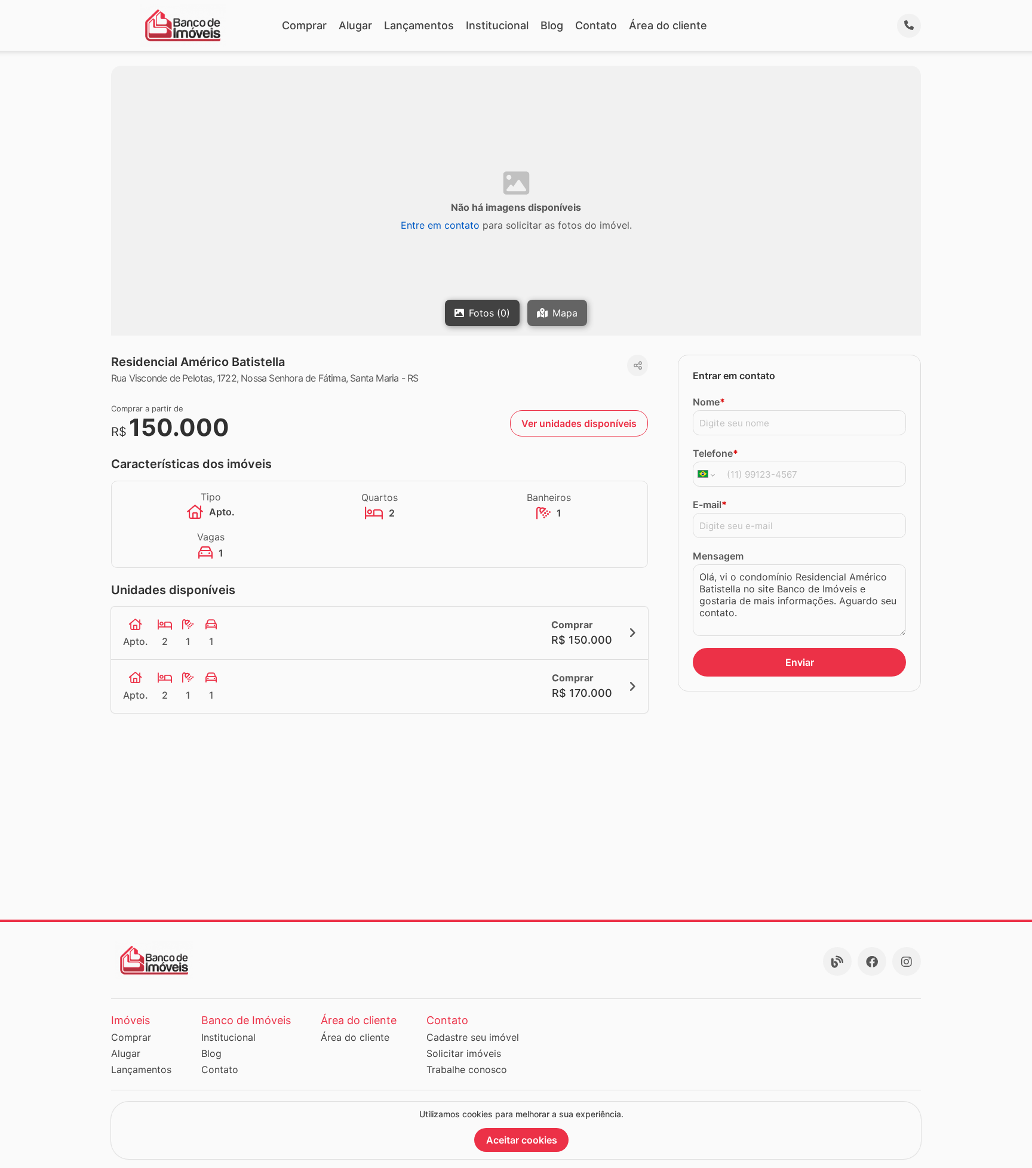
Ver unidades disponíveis (579, 423)
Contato (596, 25)
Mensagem (718, 556)
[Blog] (837, 961)
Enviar (799, 662)
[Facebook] (872, 961)
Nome (709, 402)
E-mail (710, 505)
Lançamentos (419, 25)
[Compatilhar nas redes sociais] (637, 365)
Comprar (304, 25)
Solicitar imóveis (463, 1053)
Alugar (355, 25)
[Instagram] (906, 961)
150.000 (179, 427)
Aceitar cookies (521, 1140)
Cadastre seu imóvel (472, 1037)
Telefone (715, 453)
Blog (551, 25)
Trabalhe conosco (466, 1069)
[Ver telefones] (909, 26)
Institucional (497, 25)
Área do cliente (668, 25)
